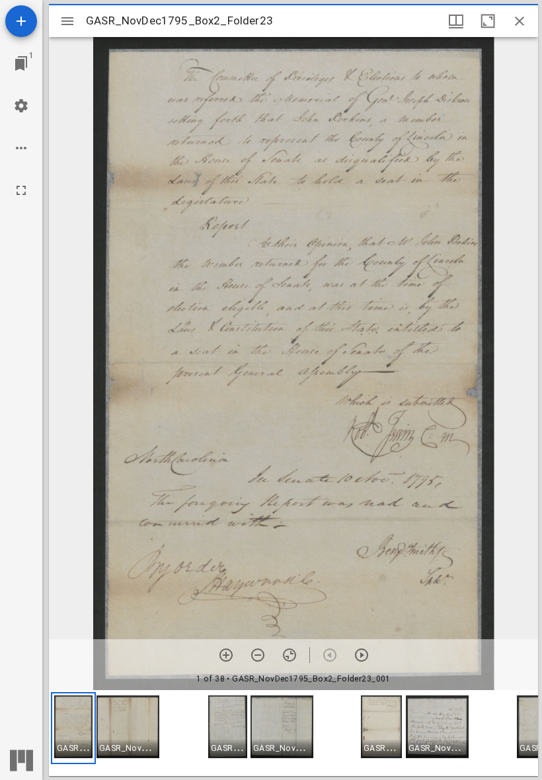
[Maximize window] (488, 21)
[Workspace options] (21, 148)
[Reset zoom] (289, 655)
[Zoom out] (258, 655)
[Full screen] (21, 190)
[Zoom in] (226, 655)
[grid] (293, 733)
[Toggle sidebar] (67, 21)
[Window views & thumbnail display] (456, 21)
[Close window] (519, 21)
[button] (73, 728)
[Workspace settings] (21, 106)
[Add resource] (21, 21)
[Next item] (361, 655)
